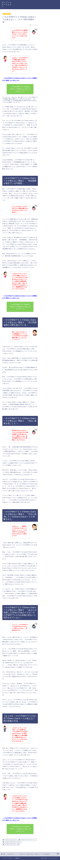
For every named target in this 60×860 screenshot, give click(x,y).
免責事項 (17, 858)
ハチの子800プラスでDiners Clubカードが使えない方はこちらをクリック (20, 307)
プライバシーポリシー (8, 858)
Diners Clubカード (6, 13)
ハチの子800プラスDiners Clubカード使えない (12, 842)
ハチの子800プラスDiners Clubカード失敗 (11, 844)
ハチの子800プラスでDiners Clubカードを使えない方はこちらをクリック (20, 89)
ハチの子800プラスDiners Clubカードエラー (28, 839)
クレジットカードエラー (7, 4)
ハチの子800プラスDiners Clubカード (10, 839)
